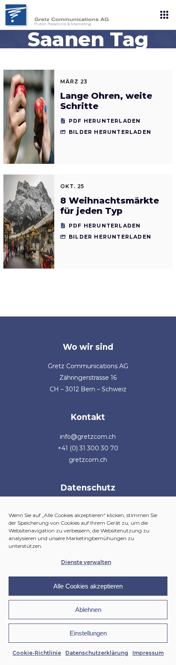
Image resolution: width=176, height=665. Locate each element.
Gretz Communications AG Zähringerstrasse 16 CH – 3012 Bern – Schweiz (88, 377)
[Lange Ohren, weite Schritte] (28, 117)
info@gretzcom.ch (88, 436)
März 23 (74, 81)
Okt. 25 (72, 186)
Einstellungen (88, 633)
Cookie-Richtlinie (36, 653)
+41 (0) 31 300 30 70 (88, 448)
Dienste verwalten (86, 562)
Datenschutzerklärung (96, 653)
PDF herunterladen (105, 121)
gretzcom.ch (88, 460)
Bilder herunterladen (110, 132)
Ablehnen (88, 609)
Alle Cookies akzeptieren (88, 586)
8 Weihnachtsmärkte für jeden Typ (109, 205)
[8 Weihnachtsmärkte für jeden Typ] (28, 221)
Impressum (148, 653)
